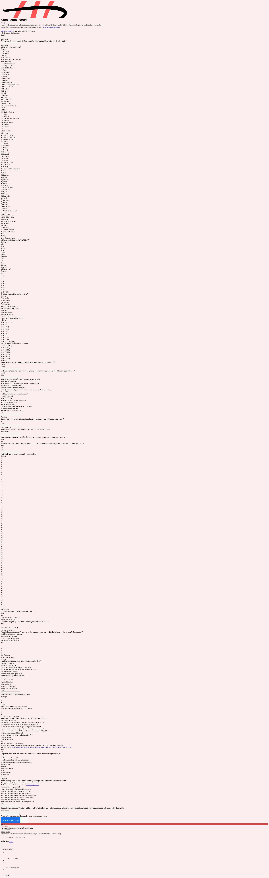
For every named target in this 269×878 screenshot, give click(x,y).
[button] (134, 427)
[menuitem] (136, 855)
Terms (8, 832)
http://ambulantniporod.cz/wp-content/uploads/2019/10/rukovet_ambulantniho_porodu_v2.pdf (41, 747)
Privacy (3, 832)
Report (24, 837)
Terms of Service (44, 834)
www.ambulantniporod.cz (51, 27)
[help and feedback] (2, 845)
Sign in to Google (7, 31)
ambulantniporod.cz (32, 785)
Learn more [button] (32, 31)
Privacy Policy (56, 834)
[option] (134, 49)
